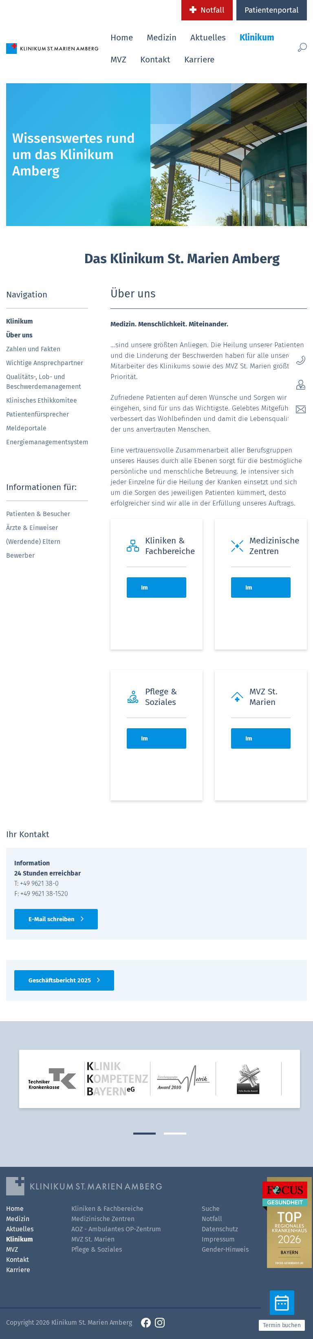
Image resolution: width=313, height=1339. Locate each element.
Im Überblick (154, 591)
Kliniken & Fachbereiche (107, 1209)
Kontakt (155, 59)
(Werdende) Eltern (33, 541)
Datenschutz (220, 1229)
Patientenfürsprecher (37, 414)
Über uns (19, 335)
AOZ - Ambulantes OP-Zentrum (116, 1229)
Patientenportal (272, 10)
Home (121, 37)
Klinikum (257, 37)
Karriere (199, 59)
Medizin (161, 37)
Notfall (213, 10)
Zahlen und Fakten (33, 349)
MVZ (118, 59)
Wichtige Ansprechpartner (44, 363)
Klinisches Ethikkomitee (41, 400)
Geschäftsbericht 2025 (60, 980)
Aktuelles (208, 37)
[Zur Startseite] (52, 48)
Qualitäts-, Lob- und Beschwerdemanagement (43, 381)
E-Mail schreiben (52, 919)
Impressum (218, 1239)
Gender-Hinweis (225, 1249)
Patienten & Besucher (38, 514)
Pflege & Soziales (96, 1249)
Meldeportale (26, 428)
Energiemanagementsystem (47, 442)
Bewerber (20, 555)
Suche (211, 1209)
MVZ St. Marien (93, 1239)
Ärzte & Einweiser (32, 528)
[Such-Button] (300, 47)
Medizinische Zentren (102, 1219)
